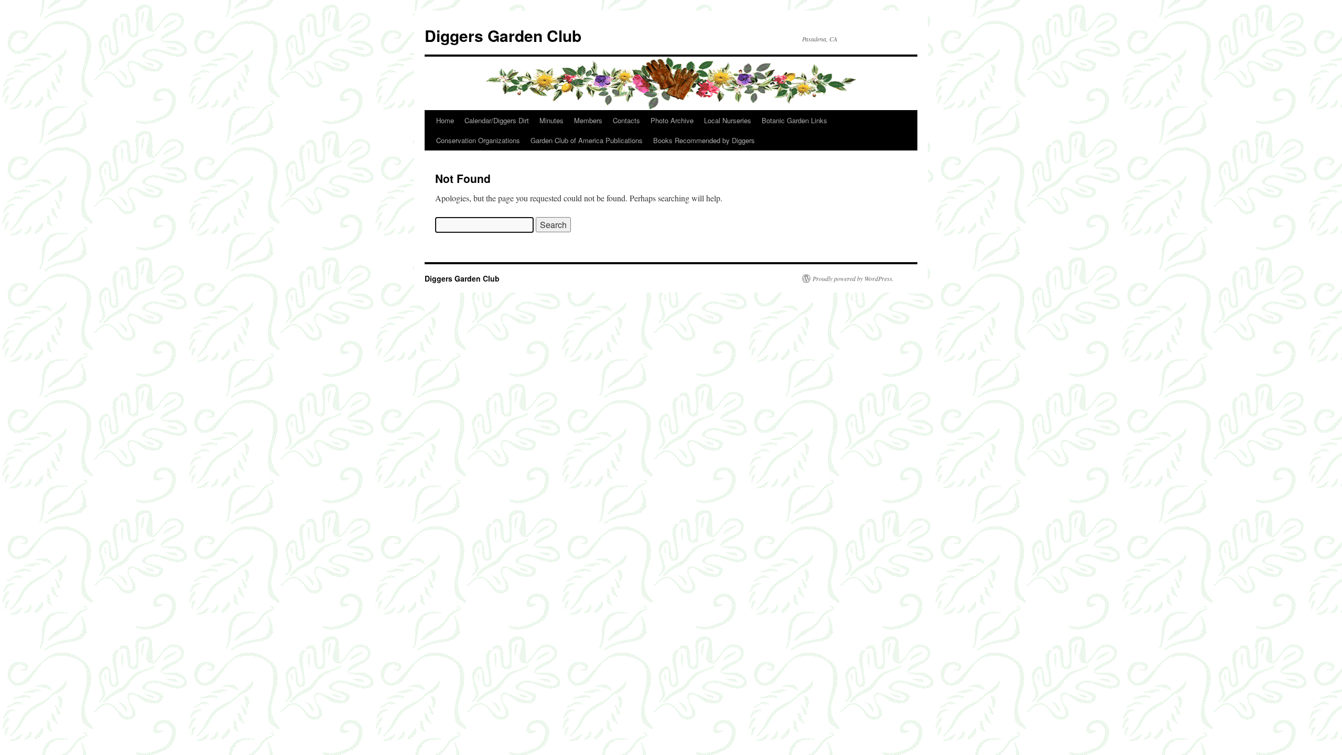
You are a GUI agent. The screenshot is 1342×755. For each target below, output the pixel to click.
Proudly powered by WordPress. (853, 278)
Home (445, 120)
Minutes (551, 120)
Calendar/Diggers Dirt (496, 120)
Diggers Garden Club (503, 35)
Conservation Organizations (478, 140)
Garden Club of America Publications (587, 140)
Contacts (626, 120)
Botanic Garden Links (794, 120)
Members (588, 120)
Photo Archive (672, 120)
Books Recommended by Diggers (704, 140)
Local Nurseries (727, 120)
